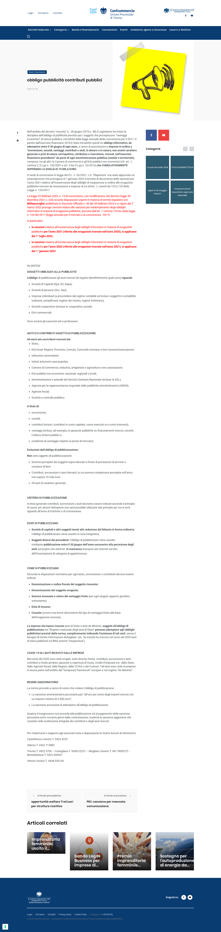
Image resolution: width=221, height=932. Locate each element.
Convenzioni (109, 29)
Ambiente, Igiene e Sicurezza (148, 29)
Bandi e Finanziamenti (85, 29)
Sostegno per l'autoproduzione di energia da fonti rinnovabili (177, 862)
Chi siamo (43, 13)
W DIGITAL (108, 914)
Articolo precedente (49, 795)
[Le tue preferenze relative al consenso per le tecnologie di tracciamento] (5, 927)
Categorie (60, 29)
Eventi (123, 29)
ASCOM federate (38, 29)
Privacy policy (65, 914)
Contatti (57, 13)
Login (30, 13)
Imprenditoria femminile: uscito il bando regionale (46, 848)
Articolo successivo (115, 795)
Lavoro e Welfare (180, 29)
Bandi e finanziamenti (37, 72)
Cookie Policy (81, 914)
